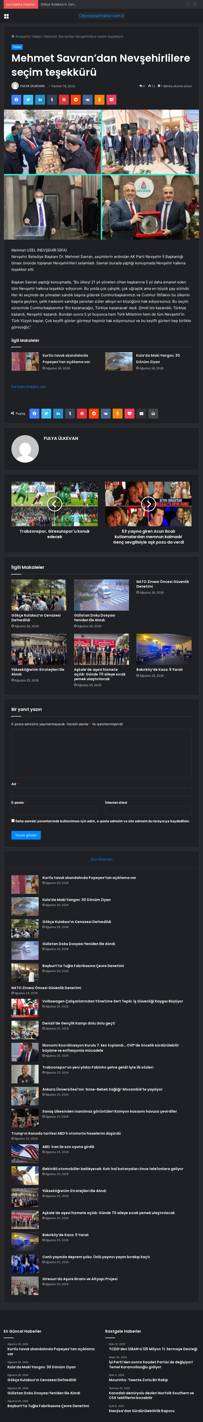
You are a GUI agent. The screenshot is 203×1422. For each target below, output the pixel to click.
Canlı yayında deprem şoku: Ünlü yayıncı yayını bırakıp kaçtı (96, 1256)
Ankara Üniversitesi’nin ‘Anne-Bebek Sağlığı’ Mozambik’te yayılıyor (102, 1089)
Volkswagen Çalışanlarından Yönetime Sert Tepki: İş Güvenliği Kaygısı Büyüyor (112, 1001)
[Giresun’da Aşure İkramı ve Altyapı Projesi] (25, 1285)
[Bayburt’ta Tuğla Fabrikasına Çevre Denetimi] (25, 972)
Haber (37, 36)
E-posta (18, 802)
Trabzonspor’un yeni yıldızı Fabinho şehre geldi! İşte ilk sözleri (97, 1067)
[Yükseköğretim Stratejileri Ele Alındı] (39, 649)
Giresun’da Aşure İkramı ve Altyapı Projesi (80, 1278)
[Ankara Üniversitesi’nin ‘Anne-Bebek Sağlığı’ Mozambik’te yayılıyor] (25, 1096)
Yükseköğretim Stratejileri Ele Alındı (37, 672)
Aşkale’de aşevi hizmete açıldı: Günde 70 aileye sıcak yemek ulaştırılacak (100, 674)
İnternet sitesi (116, 802)
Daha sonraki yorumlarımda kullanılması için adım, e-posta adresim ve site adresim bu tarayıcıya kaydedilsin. (103, 821)
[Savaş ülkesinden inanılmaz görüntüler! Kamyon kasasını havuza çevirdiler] (25, 1118)
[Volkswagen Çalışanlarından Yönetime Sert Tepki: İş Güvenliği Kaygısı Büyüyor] (25, 1008)
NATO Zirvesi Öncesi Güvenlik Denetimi (162, 584)
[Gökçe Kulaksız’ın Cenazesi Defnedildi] (39, 595)
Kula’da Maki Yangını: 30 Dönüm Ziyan (76, 899)
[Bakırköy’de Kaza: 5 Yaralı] (164, 649)
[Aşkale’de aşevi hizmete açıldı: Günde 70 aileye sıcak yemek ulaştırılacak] (101, 649)
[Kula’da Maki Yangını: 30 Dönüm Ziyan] (118, 361)
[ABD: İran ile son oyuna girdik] (25, 1153)
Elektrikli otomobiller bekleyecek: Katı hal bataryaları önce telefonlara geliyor (112, 1168)
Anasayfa (21, 36)
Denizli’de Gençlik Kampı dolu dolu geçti (78, 1023)
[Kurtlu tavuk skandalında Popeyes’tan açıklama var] (25, 361)
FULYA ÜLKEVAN (32, 86)
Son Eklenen (102, 859)
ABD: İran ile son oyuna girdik (68, 1146)
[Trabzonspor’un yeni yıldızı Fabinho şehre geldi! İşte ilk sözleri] (25, 1074)
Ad (14, 784)
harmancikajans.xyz (28, 386)
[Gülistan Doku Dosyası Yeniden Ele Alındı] (101, 595)
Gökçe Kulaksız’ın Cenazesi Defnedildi (70, 4)
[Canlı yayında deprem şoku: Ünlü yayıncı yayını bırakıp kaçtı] (25, 1263)
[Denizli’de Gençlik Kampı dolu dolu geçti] (25, 1030)
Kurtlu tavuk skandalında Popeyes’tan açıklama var (89, 877)
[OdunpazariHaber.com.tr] (101, 15)
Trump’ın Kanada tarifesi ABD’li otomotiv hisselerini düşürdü (66, 1133)
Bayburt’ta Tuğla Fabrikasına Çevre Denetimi (83, 965)
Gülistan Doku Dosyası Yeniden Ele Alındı (94, 618)
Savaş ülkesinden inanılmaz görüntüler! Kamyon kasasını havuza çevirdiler (109, 1111)
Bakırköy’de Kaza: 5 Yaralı (159, 669)
